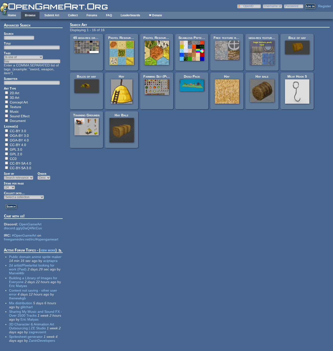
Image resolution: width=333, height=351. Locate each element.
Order (42, 174)
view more (47, 250)
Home (12, 15)
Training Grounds (86, 115)
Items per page (14, 183)
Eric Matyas (18, 286)
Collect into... (14, 193)
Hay (121, 76)
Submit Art (51, 15)
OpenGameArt (30, 224)
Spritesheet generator (26, 337)
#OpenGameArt (24, 235)
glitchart (26, 307)
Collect (73, 15)
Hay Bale (121, 115)
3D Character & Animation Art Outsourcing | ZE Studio (31, 326)
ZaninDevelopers (42, 340)
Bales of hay (86, 76)
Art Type (10, 88)
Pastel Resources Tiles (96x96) (132, 38)
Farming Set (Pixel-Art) (161, 76)
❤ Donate (155, 15)
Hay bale (262, 76)
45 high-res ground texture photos (99, 38)
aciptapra (50, 261)
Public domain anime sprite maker (35, 257)
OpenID (248, 6)
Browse (30, 15)
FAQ (109, 15)
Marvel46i (16, 273)
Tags (7, 53)
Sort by (9, 174)
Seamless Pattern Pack (196, 38)
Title (7, 43)
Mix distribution (20, 303)
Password (291, 6)
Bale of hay (297, 38)
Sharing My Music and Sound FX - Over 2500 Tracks (35, 313)
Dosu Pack (192, 76)
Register (324, 6)
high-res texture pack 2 (266, 38)
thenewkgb (17, 298)
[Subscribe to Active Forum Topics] (60, 251)
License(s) (11, 126)
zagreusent (37, 332)
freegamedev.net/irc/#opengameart (31, 239)
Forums (92, 15)
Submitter (10, 79)
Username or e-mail (272, 6)
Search (8, 34)
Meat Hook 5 (297, 76)
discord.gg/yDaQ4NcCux (23, 228)
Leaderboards (130, 15)
